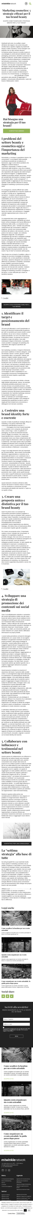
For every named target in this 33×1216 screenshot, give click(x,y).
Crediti (5, 298)
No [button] (29, 1210)
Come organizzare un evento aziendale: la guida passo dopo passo (16, 982)
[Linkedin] (3, 1170)
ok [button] (25, 1210)
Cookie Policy (11, 1213)
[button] (26, 3)
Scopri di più (9, 1079)
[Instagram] (6, 1170)
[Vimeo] (9, 1170)
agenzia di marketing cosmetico (19, 889)
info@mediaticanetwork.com (10, 1165)
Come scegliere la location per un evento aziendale (16, 929)
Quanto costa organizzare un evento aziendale (14, 956)
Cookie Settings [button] (20, 1213)
